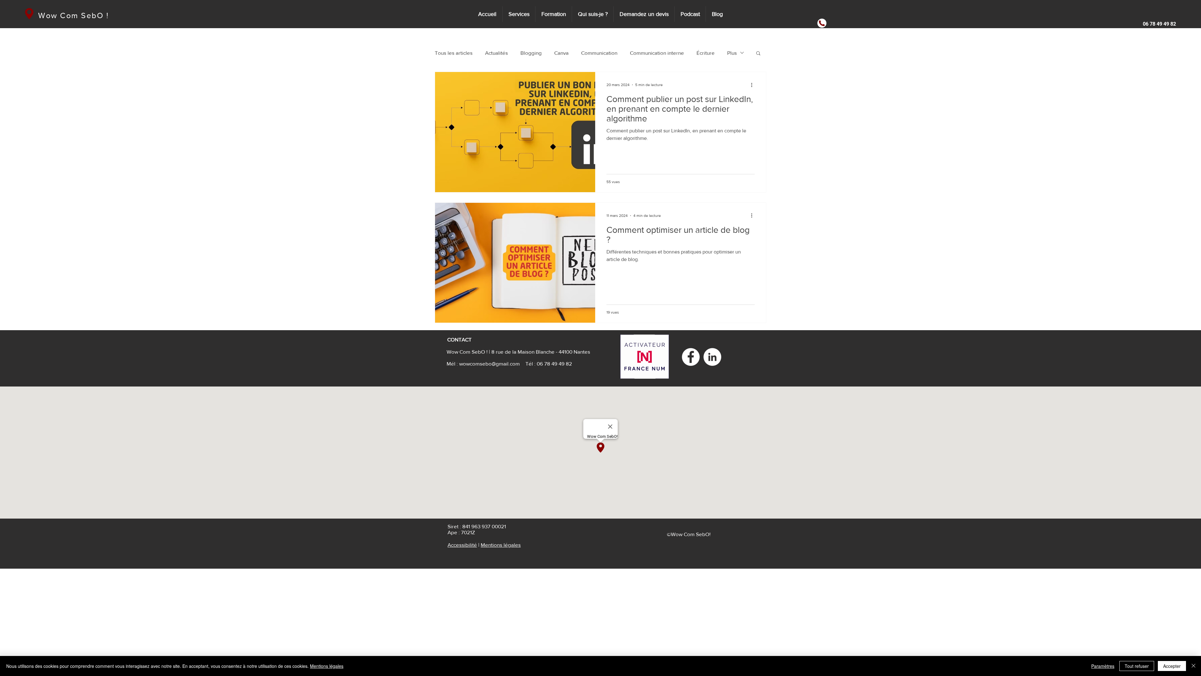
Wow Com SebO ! (73, 15)
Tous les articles (454, 53)
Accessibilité (462, 545)
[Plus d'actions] (754, 85)
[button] (1157, 24)
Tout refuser (1137, 666)
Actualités (496, 53)
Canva (561, 53)
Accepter (1172, 666)
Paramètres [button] (1102, 666)
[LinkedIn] (712, 357)
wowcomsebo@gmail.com (489, 363)
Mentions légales (501, 545)
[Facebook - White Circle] (691, 357)
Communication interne (657, 53)
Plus (732, 53)
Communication (599, 53)
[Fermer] (1193, 666)
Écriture (706, 53)
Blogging (531, 53)
